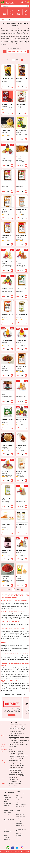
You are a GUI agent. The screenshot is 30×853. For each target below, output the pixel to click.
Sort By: (2, 57)
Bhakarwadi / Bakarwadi (14, 735)
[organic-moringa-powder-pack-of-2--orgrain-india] (7, 495)
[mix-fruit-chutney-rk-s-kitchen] (7, 364)
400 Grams (4, 106)
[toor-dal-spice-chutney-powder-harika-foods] (22, 364)
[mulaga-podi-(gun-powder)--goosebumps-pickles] (22, 443)
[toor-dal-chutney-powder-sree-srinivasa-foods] (22, 259)
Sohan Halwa (21, 733)
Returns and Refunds (8, 817)
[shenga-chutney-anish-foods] (22, 154)
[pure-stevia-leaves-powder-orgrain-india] (22, 311)
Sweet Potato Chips (14, 742)
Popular (6, 57)
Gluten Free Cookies (14, 779)
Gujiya (23, 726)
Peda (23, 730)
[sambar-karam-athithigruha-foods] (7, 574)
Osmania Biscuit (24, 744)
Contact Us (6, 805)
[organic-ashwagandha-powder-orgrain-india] (22, 206)
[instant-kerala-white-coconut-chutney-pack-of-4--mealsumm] (7, 416)
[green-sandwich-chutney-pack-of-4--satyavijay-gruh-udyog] (22, 128)
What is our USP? (19, 799)
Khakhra (22, 737)
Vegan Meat (12, 774)
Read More (12, 715)
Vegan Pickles (19, 774)
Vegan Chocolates (14, 762)
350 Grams (4, 80)
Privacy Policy (6, 814)
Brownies (17, 744)
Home (3, 19)
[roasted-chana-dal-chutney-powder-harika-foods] (7, 233)
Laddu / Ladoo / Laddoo (15, 730)
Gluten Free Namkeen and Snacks (16, 777)
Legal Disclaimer (7, 812)
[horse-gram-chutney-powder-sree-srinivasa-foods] (22, 495)
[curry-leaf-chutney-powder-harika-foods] (22, 285)
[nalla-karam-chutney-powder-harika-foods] (22, 180)
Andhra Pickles (20, 751)
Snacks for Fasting (13, 785)
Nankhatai (11, 744)
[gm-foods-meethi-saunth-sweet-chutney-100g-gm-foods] (22, 102)
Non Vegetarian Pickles (15, 755)
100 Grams (18, 106)
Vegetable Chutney (21, 51)
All (4, 51)
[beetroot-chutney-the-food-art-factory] (7, 548)
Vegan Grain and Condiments (16, 767)
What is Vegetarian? (20, 825)
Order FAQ (6, 835)
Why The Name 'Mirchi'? (21, 806)
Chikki (11, 726)
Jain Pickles (11, 783)
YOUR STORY (18, 833)
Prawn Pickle (12, 758)
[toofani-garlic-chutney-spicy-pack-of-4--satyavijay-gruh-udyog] (7, 102)
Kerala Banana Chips (14, 737)
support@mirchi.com (8, 803)
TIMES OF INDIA (19, 840)
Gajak (15, 726)
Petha (27, 730)
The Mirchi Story (19, 797)
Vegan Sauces (13, 775)
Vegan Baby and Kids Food (15, 760)
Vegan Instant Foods (14, 769)
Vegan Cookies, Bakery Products (17, 765)
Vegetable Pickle (11, 51)
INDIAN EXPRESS (19, 835)
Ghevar (19, 726)
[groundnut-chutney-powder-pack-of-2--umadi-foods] (22, 469)
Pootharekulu (13, 731)
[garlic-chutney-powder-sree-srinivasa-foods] (22, 338)
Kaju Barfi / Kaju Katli (14, 728)
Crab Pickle (22, 756)
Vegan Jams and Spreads (15, 770)
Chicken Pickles (13, 753)
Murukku (12, 738)
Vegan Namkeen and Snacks (16, 772)
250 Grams (4, 578)
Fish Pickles (20, 753)
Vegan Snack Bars (21, 775)
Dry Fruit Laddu (13, 733)
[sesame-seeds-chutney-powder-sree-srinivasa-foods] (22, 548)
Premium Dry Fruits (13, 746)
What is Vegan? (19, 823)
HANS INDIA (18, 837)
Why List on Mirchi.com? (21, 802)
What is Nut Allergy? (20, 818)
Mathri (27, 737)
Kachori (21, 742)
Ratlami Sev (17, 738)
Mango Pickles (12, 751)
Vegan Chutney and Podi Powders (17, 763)
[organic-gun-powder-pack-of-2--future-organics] (22, 574)
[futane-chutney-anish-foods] (7, 128)
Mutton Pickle (20, 758)
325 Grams (4, 394)
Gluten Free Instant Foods (15, 781)
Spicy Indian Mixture (24, 740)
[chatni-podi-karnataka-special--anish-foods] (7, 443)
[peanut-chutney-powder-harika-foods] (7, 206)
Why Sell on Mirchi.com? (21, 804)
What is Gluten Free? (20, 814)
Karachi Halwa (24, 728)
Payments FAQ (7, 839)
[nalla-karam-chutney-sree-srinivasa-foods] (7, 154)
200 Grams (4, 421)
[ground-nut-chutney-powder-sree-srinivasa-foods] (22, 390)
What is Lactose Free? (20, 816)
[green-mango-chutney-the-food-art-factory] (7, 390)
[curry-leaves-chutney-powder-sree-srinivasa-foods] (7, 285)
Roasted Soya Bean (14, 740)
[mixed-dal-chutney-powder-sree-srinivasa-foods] (7, 469)
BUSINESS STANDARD (20, 842)
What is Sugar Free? (20, 821)
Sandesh (19, 731)
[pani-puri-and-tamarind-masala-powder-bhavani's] (22, 521)
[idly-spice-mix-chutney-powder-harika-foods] (22, 233)
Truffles (10, 749)
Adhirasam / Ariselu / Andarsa (15, 724)
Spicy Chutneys (24, 755)
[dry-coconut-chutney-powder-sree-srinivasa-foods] (7, 338)
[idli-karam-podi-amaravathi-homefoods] (7, 521)
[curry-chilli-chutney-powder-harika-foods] (7, 311)
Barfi (25, 724)
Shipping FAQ (6, 837)
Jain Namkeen (18, 783)
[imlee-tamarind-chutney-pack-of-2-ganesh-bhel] (22, 75)
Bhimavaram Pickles (14, 756)
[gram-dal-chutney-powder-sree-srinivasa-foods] (7, 259)
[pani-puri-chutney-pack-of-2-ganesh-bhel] (7, 75)
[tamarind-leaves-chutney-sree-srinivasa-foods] (22, 416)
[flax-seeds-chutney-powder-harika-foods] (7, 180)
